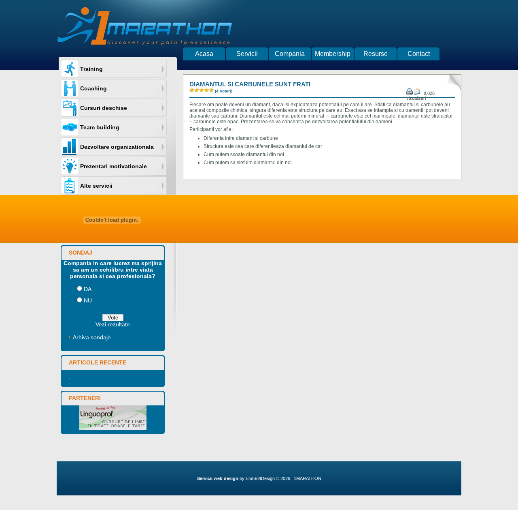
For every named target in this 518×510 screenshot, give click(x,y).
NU (88, 300)
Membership (332, 53)
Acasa (204, 53)
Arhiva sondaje (92, 337)
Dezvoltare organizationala (117, 147)
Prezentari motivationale (113, 166)
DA (87, 289)
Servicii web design (217, 478)
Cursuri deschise (103, 108)
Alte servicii (96, 185)
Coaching (93, 88)
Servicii (247, 53)
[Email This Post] (418, 93)
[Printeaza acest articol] (409, 93)
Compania (290, 53)
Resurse (375, 53)
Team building (99, 127)
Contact (419, 53)
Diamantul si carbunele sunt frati (249, 84)
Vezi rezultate (113, 324)
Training (91, 69)
